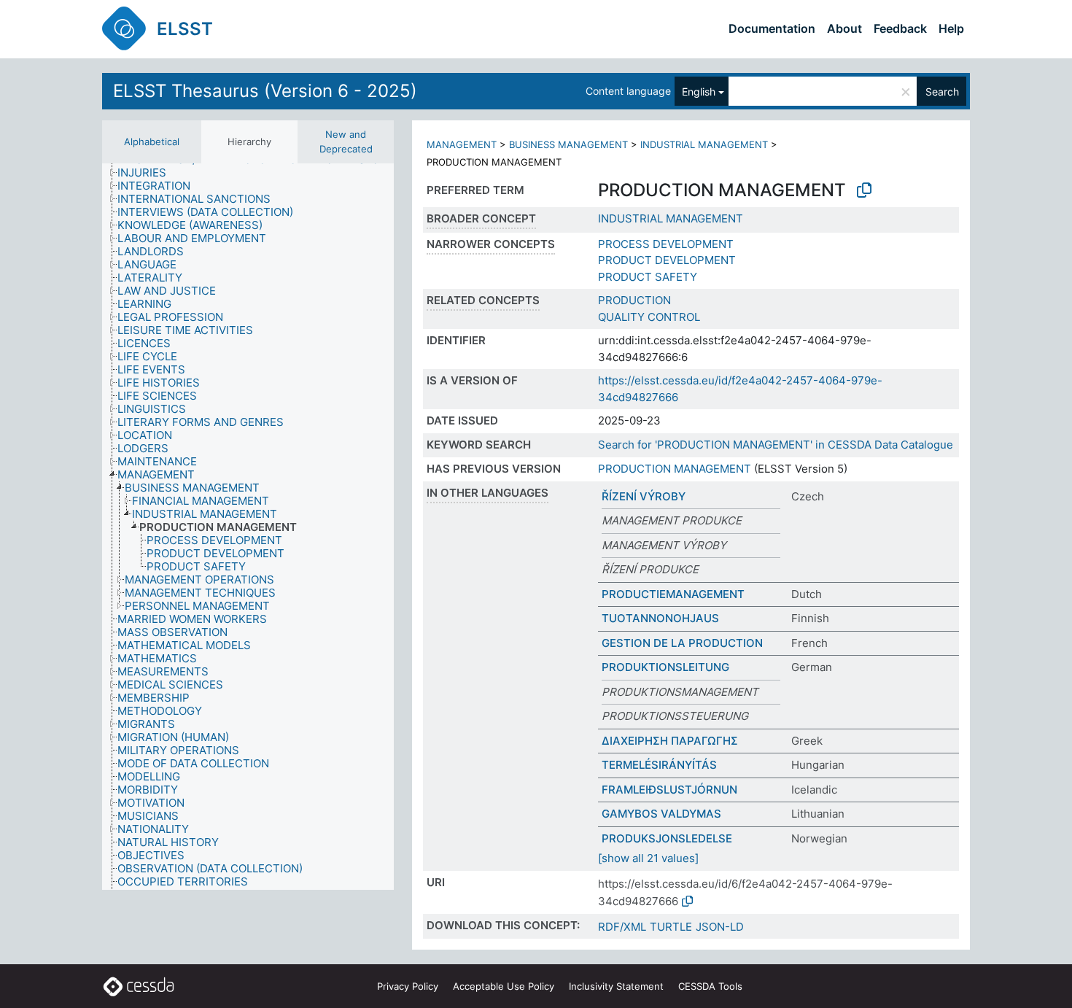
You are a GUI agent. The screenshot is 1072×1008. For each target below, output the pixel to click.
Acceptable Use (503, 986)
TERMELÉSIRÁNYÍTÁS (659, 765)
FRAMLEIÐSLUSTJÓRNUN (669, 789)
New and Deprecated (346, 141)
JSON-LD (720, 927)
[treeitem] (148, 172)
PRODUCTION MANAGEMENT (674, 469)
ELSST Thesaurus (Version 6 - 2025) (265, 90)
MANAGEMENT (462, 144)
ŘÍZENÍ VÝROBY (643, 496)
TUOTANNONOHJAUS (660, 618)
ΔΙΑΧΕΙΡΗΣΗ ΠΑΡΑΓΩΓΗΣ (670, 741)
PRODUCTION (634, 300)
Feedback (900, 28)
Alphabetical (151, 141)
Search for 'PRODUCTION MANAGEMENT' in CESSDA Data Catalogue (775, 444)
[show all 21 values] (648, 858)
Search (942, 91)
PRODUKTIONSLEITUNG (665, 667)
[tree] (248, 526)
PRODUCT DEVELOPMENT (667, 260)
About (844, 28)
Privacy (407, 986)
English (698, 91)
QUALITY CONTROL (649, 317)
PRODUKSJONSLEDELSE (667, 838)
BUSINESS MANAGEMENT (568, 144)
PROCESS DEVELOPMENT (666, 244)
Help (951, 28)
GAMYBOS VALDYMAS (661, 814)
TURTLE (671, 927)
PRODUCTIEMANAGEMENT (673, 594)
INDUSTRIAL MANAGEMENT (704, 144)
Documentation (772, 28)
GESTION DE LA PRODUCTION (682, 643)
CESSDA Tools (710, 986)
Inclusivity (616, 986)
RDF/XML (622, 927)
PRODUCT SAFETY (647, 277)
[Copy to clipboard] (864, 190)
